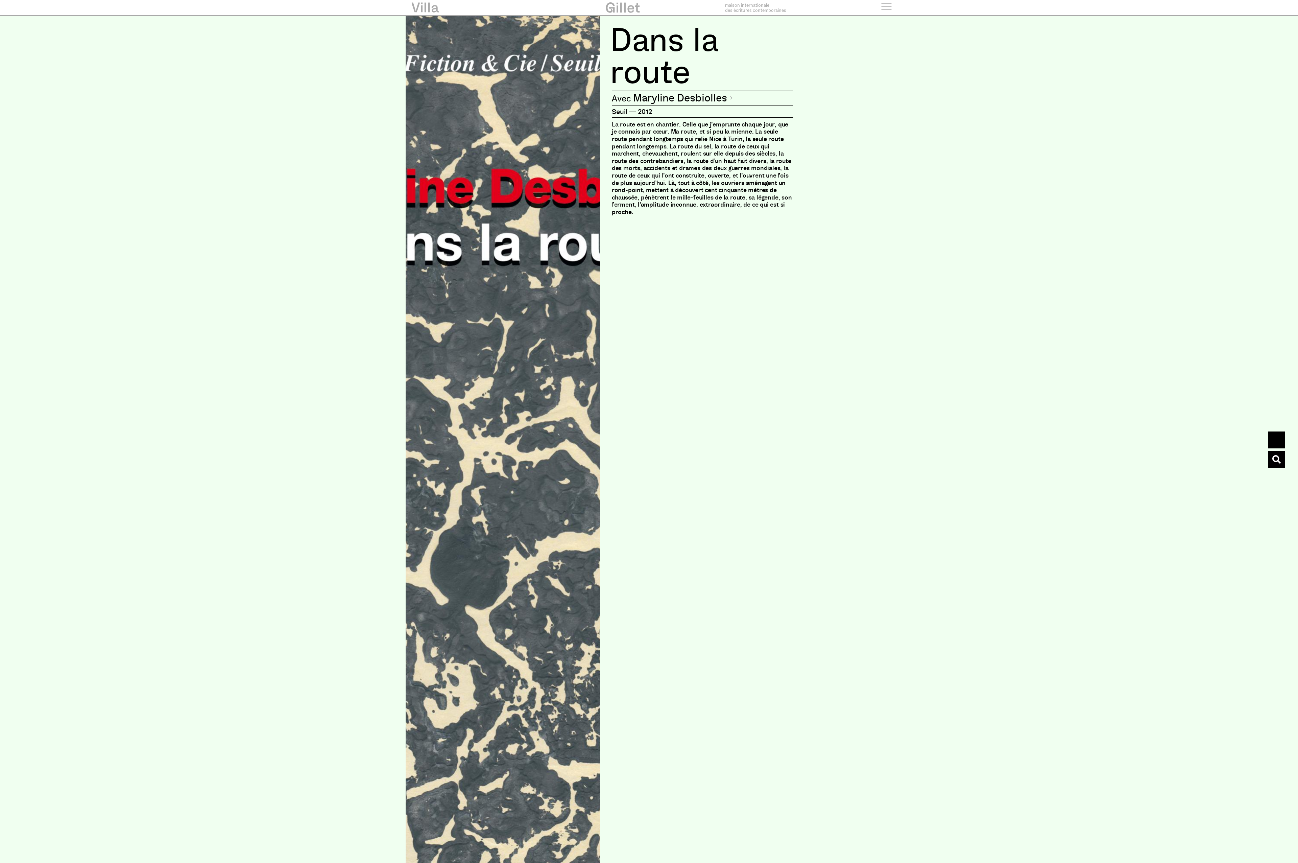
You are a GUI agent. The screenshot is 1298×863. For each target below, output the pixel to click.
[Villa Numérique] (1276, 459)
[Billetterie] (1276, 440)
